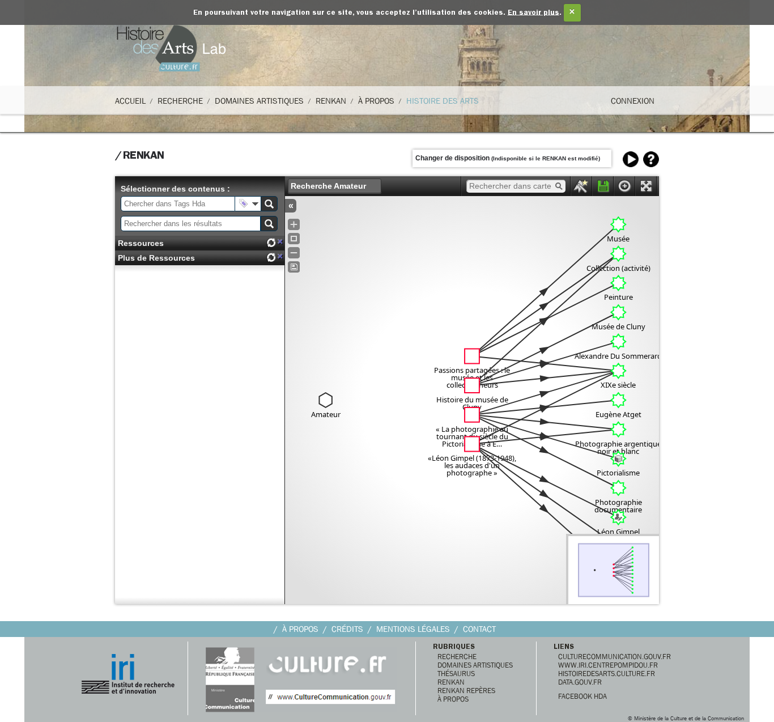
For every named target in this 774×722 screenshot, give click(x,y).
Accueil (130, 100)
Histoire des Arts (442, 100)
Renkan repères (466, 690)
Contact (479, 629)
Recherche (180, 100)
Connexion (632, 100)
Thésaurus (456, 673)
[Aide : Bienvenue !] (651, 159)
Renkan (331, 100)
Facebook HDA (582, 696)
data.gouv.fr (580, 682)
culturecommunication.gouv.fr (614, 656)
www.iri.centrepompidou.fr (608, 665)
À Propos (376, 100)
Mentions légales (413, 629)
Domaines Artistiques (259, 100)
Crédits (347, 629)
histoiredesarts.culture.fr (606, 673)
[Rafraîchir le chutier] (271, 243)
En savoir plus (533, 12)
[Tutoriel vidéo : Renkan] (631, 159)
